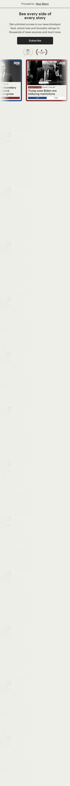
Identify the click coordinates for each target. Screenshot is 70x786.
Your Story (42, 3)
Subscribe (35, 40)
